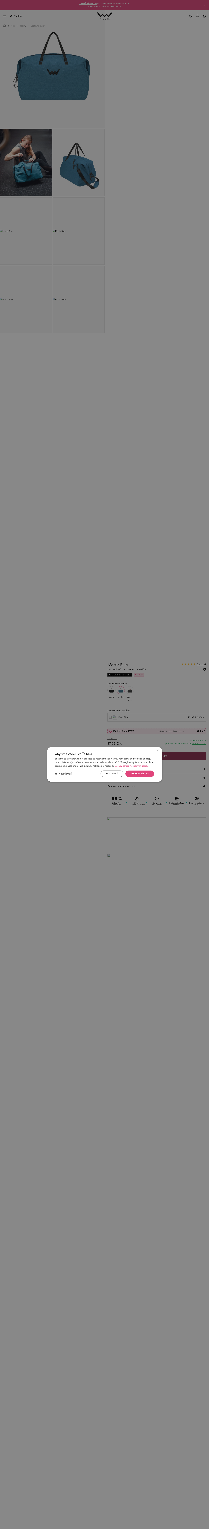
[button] (63, 773)
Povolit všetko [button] (140, 773)
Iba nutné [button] (112, 773)
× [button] (157, 750)
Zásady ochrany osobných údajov (131, 765)
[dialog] (104, 764)
